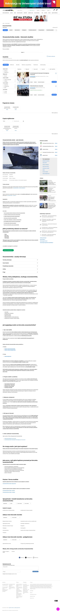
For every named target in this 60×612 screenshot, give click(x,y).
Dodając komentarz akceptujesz (10, 573)
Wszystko (6, 64)
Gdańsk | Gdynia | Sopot (6, 552)
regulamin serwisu (14, 573)
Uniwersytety (43, 64)
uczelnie (11, 12)
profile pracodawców (52, 184)
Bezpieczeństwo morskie (7, 521)
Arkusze (48, 10)
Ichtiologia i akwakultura (25, 523)
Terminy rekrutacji (7, 259)
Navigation (22, 525)
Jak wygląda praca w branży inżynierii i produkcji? (5, 590)
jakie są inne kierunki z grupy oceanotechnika (11, 224)
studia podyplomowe (52, 200)
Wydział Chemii (45, 155)
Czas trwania (6, 263)
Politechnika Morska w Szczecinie (36, 85)
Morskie (17, 64)
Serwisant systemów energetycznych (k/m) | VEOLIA (19, 588)
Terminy (38, 10)
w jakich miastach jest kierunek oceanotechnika (12, 216)
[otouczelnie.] (8, 10)
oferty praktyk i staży (52, 182)
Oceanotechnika (32, 76)
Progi (4, 272)
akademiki (25, 12)
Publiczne (12, 64)
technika (45, 12)
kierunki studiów (19, 12)
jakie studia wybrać (51, 197)
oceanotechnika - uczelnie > (11, 195)
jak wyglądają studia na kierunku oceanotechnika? (12, 221)
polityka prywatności (17, 607)
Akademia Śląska (45, 149)
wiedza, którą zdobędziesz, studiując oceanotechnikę (12, 219)
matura (49, 12)
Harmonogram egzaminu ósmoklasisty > (46, 242)
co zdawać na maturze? (44, 192)
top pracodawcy (36, 12)
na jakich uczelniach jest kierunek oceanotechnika (12, 214)
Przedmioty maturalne (8, 266)
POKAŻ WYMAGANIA (8, 250)
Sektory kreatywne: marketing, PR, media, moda (12, 588)
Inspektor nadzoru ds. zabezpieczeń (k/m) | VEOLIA (19, 585)
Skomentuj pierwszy (58, 609)
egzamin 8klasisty (54, 12)
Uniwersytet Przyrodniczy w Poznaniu (49, 152)
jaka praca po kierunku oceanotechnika (10, 218)
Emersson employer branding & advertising (12, 610)
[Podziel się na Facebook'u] (4, 147)
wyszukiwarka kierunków (50, 189)
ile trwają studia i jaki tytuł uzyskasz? (10, 223)
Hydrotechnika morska (7, 543)
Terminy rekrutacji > (43, 237)
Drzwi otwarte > (42, 239)
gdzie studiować (51, 197)
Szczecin (13, 551)
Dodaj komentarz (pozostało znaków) (9, 565)
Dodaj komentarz (35, 571)
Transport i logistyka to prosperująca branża (5, 588)
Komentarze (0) (55, 27)
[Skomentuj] (4, 151)
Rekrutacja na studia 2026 (45, 7)
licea (42, 12)
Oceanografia (23, 528)
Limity (4, 269)
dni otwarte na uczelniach (50, 208)
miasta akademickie (6, 12)
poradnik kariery (51, 183)
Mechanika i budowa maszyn (8, 525)
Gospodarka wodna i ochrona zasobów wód (28, 521)
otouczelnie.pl (4, 607)
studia (15, 12)
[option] (7, 108)
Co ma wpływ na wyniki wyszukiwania (7, 58)
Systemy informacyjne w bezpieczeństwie (28, 530)
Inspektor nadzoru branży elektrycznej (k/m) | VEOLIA (19, 594)
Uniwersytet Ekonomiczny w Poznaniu (49, 143)
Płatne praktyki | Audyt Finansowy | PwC (25, 592)
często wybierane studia (51, 199)
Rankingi (34, 7)
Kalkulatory (43, 10)
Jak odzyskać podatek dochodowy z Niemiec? (12, 585)
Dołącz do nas (14, 7)
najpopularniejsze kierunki (51, 191)
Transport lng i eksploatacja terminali (27, 543)
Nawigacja (4, 528)
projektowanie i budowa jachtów (8, 510)
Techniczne (35, 64)
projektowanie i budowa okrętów (26, 510)
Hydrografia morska (6, 523)
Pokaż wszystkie (54, 112)
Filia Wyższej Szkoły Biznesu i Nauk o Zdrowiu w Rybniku (50, 146)
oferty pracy (50, 181)
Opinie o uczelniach (24, 7)
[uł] (30, 3)
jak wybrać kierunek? (52, 192)
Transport (4, 532)
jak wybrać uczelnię (51, 206)
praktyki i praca (30, 12)
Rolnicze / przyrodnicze (26, 64)
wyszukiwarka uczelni (52, 205)
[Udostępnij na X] (4, 149)
